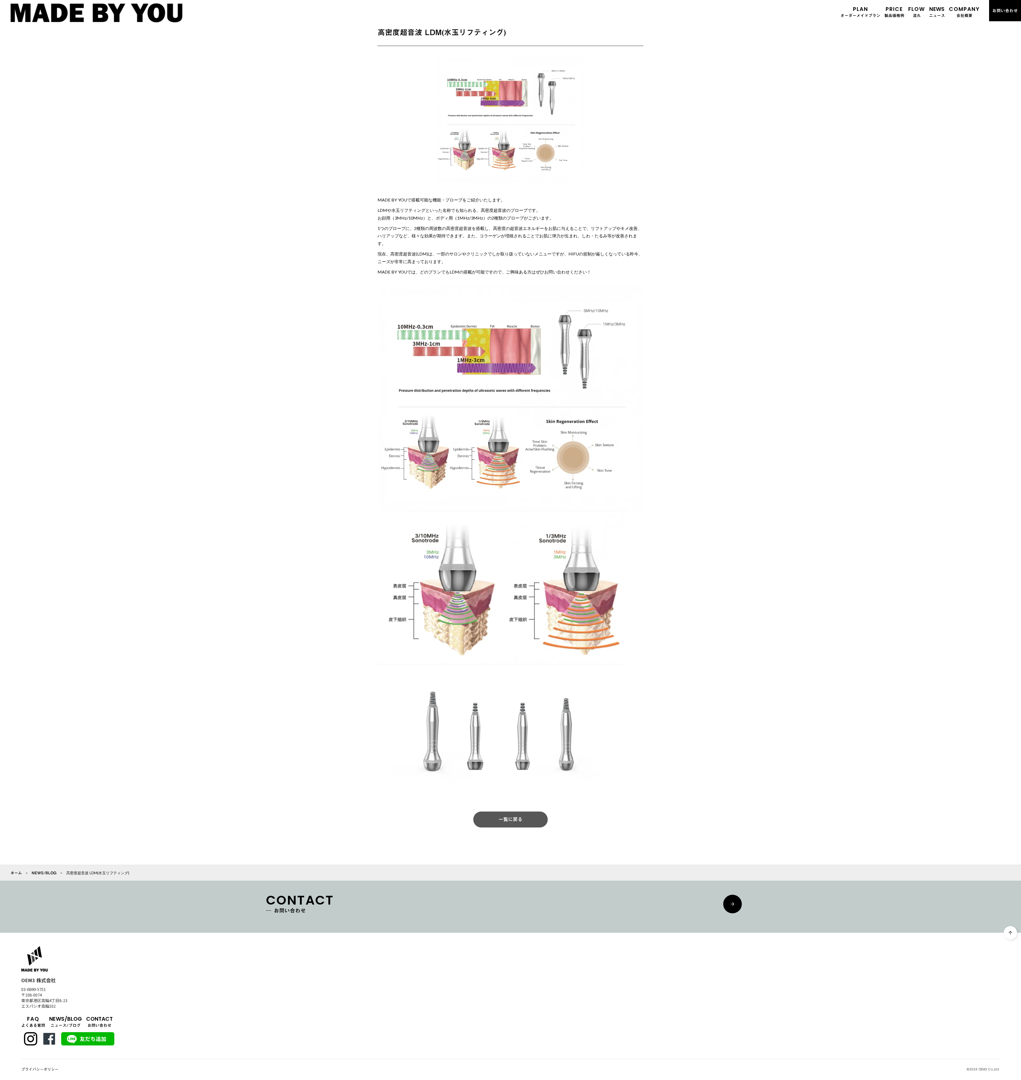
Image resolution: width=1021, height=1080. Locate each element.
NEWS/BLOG (44, 873)
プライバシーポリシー (39, 1069)
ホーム (16, 873)
